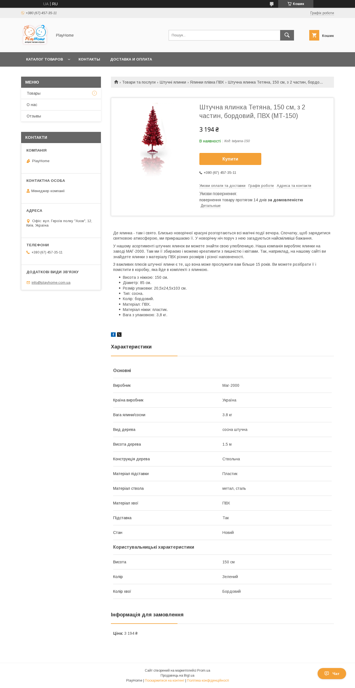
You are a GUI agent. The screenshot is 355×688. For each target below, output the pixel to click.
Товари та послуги (139, 82)
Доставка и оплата (131, 59)
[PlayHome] (35, 45)
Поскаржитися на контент (164, 680)
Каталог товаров (44, 59)
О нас (32, 104)
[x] (119, 335)
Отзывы (34, 116)
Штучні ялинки (173, 82)
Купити (230, 159)
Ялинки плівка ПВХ (207, 82)
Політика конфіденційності (208, 680)
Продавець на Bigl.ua (177, 675)
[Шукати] (287, 35)
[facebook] (113, 335)
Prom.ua (203, 670)
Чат (336, 673)
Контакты (89, 59)
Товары (33, 93)
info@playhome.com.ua (51, 282)
